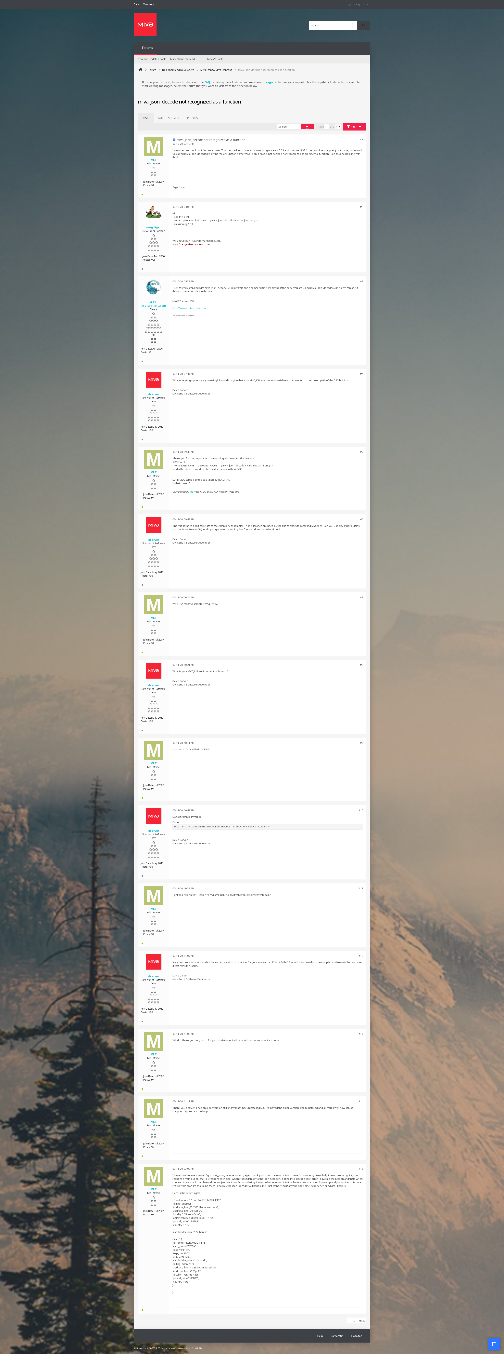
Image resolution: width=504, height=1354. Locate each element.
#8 (361, 665)
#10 (361, 810)
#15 (361, 1168)
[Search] (363, 25)
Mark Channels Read (182, 59)
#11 (361, 888)
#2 (361, 207)
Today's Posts (215, 59)
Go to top (356, 1336)
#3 (361, 281)
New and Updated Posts (152, 59)
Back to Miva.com (144, 4)
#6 (361, 519)
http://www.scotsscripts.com (189, 308)
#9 (361, 743)
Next (362, 1320)
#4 (361, 374)
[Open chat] (494, 1344)
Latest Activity (168, 118)
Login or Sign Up (355, 4)
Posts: (147, 185)
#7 (361, 597)
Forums (147, 48)
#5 (361, 452)
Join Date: (148, 181)
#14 (361, 1101)
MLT (192, 491)
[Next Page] (339, 126)
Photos (192, 118)
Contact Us (337, 1336)
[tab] (146, 118)
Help (320, 1336)
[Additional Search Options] (355, 25)
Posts (146, 118)
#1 (361, 139)
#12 (361, 956)
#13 (361, 1034)
